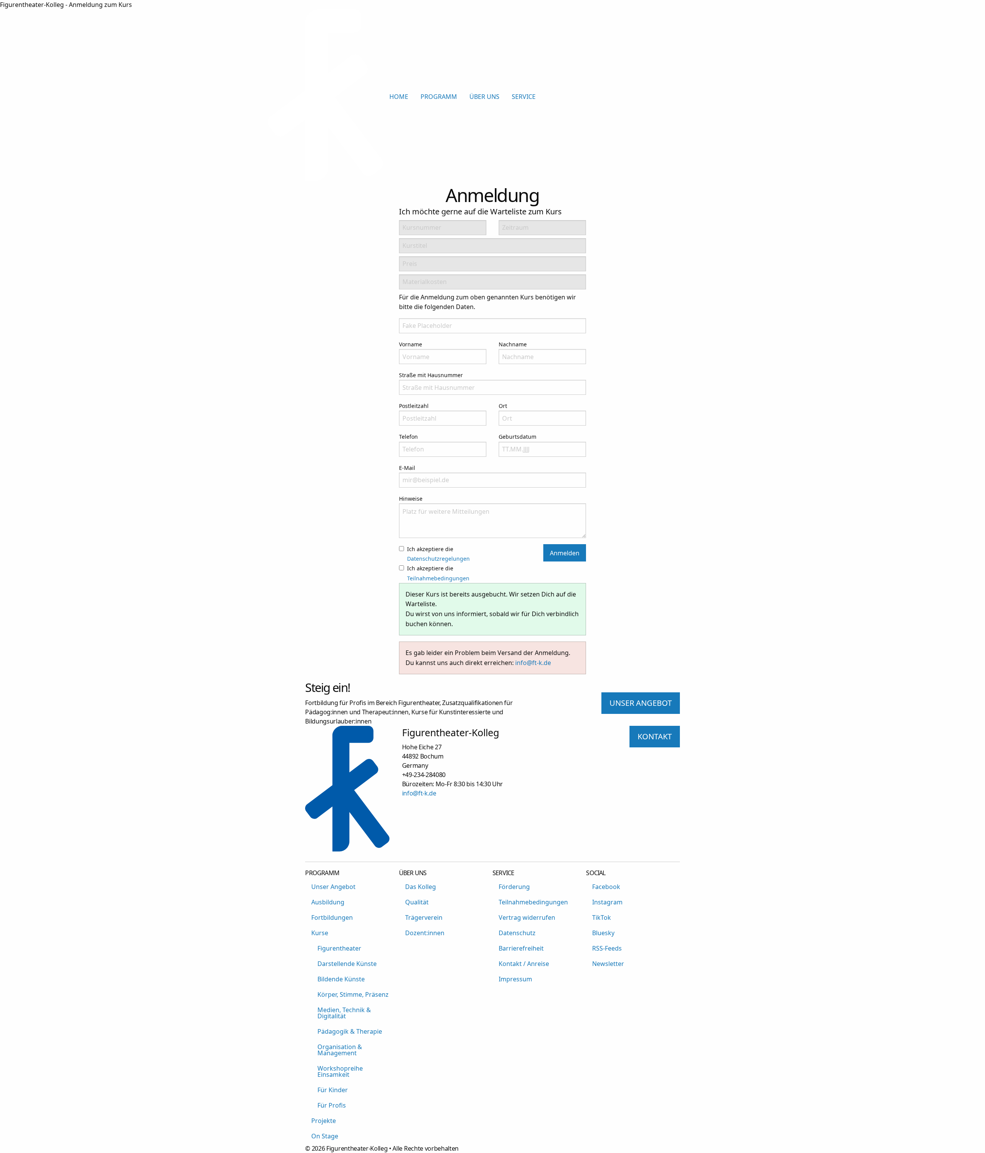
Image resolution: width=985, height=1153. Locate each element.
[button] (711, 96)
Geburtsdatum (517, 436)
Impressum (515, 979)
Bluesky (603, 933)
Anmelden (564, 553)
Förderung (514, 886)
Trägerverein (423, 917)
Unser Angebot (333, 886)
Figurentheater (339, 948)
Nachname (513, 344)
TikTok (601, 917)
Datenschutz (517, 933)
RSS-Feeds (607, 948)
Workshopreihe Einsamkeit (340, 1071)
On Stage (324, 1136)
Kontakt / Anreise (524, 963)
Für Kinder (332, 1090)
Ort (503, 405)
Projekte (323, 1120)
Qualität (417, 902)
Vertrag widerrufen (527, 917)
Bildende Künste (341, 979)
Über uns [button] (484, 96)
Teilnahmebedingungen (438, 578)
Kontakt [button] (655, 736)
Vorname (410, 344)
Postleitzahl (414, 405)
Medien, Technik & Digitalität (344, 1013)
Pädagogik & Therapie (349, 1031)
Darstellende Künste (347, 963)
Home (398, 96)
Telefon (408, 436)
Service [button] (524, 96)
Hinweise (410, 498)
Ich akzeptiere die (438, 553)
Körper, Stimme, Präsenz (353, 994)
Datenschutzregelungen (438, 558)
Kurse (319, 933)
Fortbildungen (332, 917)
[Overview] (325, 179)
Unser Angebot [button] (640, 703)
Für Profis (331, 1105)
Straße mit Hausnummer (431, 375)
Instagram (607, 902)
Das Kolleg (420, 886)
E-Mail (407, 467)
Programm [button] (439, 96)
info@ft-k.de (533, 662)
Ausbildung (327, 902)
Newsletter (608, 963)
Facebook (606, 886)
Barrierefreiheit (521, 948)
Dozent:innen (424, 933)
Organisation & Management (339, 1050)
